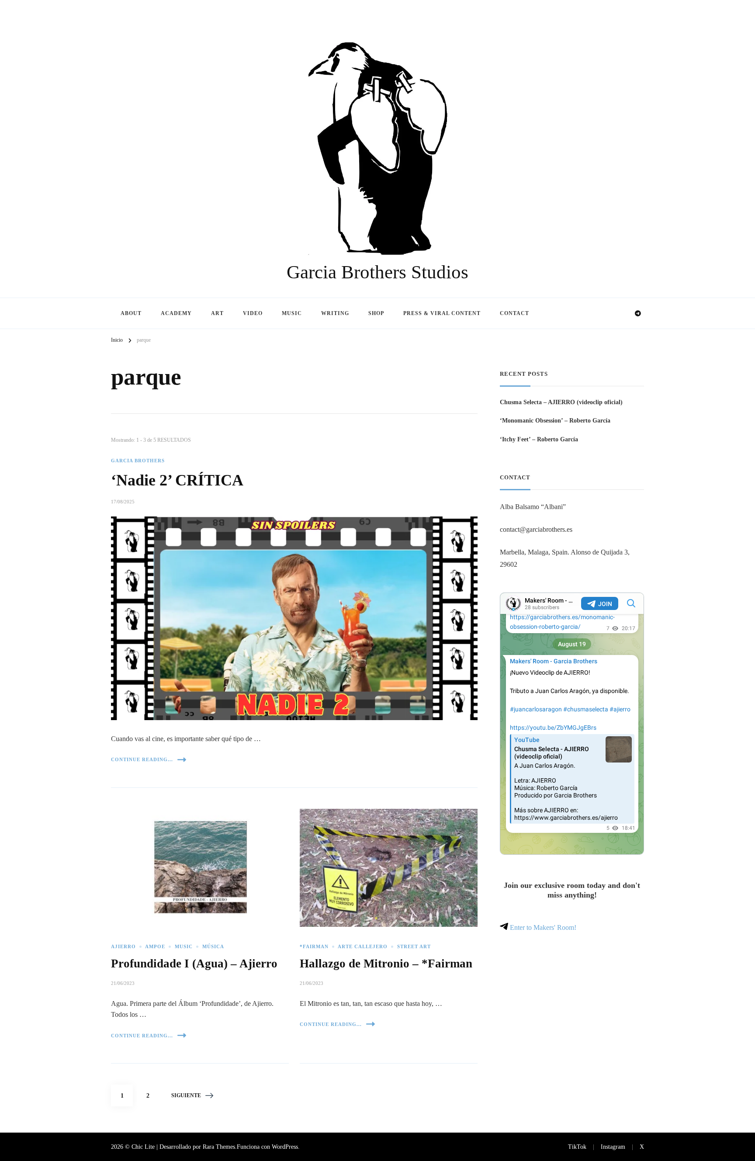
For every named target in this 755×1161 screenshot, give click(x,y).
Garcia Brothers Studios (377, 272)
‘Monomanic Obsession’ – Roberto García (555, 420)
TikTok (577, 1146)
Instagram (613, 1146)
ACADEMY (176, 313)
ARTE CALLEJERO (363, 946)
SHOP (376, 313)
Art (217, 313)
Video (253, 313)
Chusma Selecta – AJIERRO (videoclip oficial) (561, 402)
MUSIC (184, 946)
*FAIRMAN (314, 946)
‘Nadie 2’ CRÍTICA (177, 480)
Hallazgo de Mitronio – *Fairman (386, 963)
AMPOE (155, 946)
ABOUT (131, 313)
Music (292, 313)
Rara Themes (219, 1146)
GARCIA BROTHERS (138, 460)
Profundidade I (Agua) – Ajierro (194, 963)
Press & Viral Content (442, 313)
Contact (514, 313)
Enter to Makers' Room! (542, 927)
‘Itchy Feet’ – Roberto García (539, 439)
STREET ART (414, 946)
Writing (335, 313)
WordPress (285, 1146)
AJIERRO (123, 946)
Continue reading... (142, 759)
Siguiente (186, 1095)
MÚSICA (213, 946)
